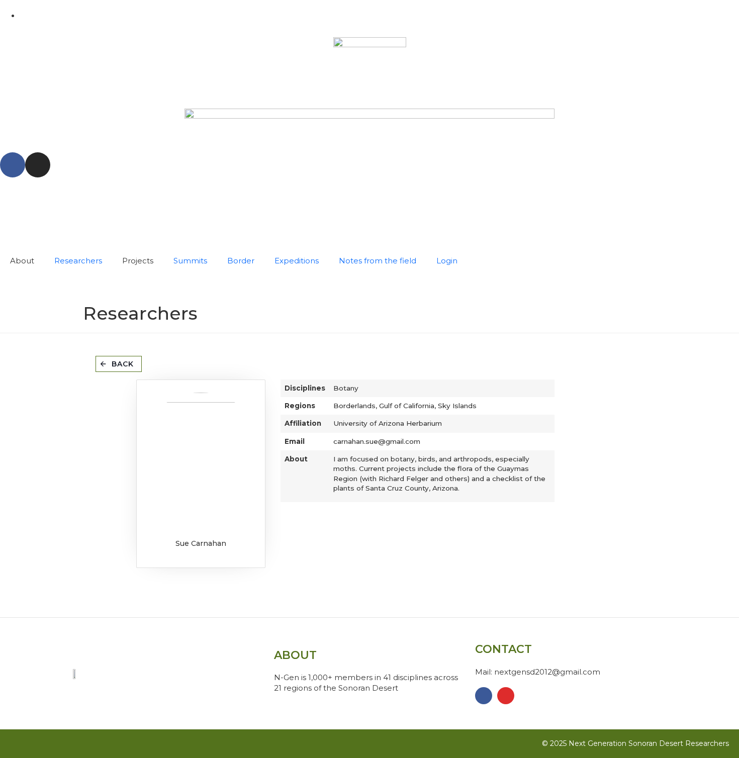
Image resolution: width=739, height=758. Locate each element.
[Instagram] (37, 164)
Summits (190, 260)
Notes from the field (377, 260)
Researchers (78, 260)
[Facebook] (12, 164)
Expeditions (296, 260)
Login (446, 260)
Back (123, 363)
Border (240, 260)
